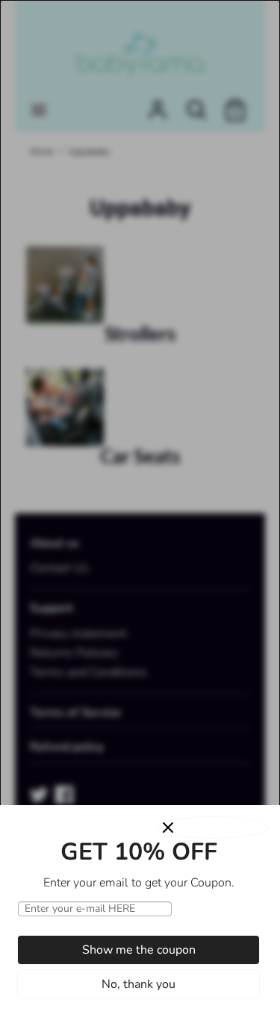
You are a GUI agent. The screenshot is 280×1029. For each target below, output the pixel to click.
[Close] (213, 827)
